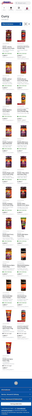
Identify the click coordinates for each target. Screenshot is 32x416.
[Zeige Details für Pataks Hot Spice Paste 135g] (9, 348)
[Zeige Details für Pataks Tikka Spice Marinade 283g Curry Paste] (23, 162)
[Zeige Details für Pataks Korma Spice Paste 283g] (9, 254)
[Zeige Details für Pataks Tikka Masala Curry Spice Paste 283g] (23, 193)
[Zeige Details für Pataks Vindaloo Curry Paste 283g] (9, 193)
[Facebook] (16, 383)
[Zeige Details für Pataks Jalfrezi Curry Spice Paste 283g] (9, 68)
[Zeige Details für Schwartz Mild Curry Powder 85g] (23, 99)
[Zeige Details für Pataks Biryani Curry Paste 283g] (23, 68)
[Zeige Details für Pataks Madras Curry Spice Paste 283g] (9, 99)
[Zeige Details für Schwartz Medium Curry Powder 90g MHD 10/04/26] (23, 316)
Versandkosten (21, 408)
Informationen (5, 390)
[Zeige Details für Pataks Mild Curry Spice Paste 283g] (23, 131)
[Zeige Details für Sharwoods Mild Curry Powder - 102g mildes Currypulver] (9, 285)
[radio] (25, 24)
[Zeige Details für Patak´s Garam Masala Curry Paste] (9, 36)
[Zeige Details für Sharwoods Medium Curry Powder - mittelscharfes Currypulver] (23, 254)
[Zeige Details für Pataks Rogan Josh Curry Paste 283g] (9, 162)
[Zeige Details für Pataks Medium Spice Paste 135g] (9, 316)
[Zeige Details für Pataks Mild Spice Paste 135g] (23, 223)
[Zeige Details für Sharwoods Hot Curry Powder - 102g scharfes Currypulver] (23, 285)
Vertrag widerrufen (16, 404)
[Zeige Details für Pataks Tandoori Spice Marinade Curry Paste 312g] (9, 131)
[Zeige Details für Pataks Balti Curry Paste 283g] (9, 223)
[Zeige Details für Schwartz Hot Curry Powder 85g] (23, 36)
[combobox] (22, 3)
